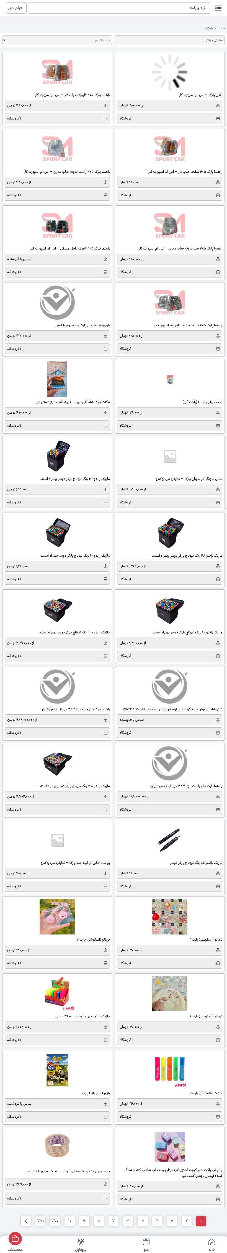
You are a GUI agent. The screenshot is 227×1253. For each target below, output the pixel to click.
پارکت (209, 28)
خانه (222, 28)
